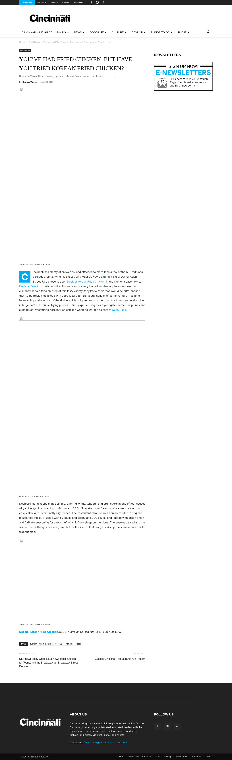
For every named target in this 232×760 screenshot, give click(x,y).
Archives (65, 2)
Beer (78, 644)
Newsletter (41, 2)
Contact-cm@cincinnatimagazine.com (105, 742)
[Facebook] (91, 2)
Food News (34, 42)
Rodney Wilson (29, 82)
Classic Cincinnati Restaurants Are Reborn (120, 658)
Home (22, 42)
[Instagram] (97, 2)
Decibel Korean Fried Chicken (86, 281)
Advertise (54, 2)
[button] (208, 32)
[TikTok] (103, 2)
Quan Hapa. (119, 309)
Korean (58, 644)
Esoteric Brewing (30, 286)
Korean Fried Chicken (40, 644)
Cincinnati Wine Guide (37, 32)
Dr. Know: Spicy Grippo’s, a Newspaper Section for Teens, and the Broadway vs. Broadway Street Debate (48, 662)
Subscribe (27, 2)
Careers (209, 756)
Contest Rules (182, 756)
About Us (146, 756)
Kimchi (69, 644)
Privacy (167, 756)
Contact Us (78, 2)
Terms (158, 756)
